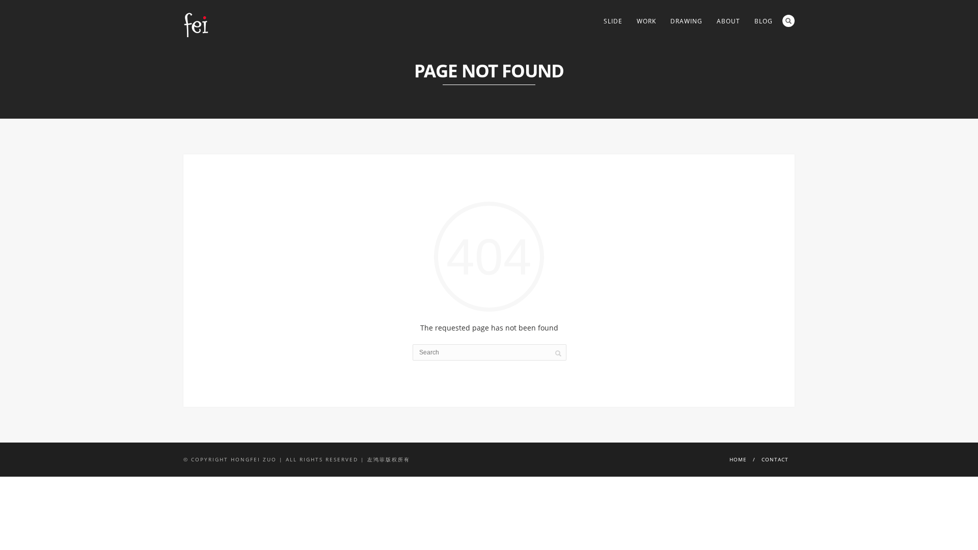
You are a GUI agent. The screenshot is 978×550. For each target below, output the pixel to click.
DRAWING (686, 21)
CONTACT (775, 459)
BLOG (763, 21)
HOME (738, 459)
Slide (613, 21)
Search (788, 21)
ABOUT (728, 21)
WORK (646, 21)
